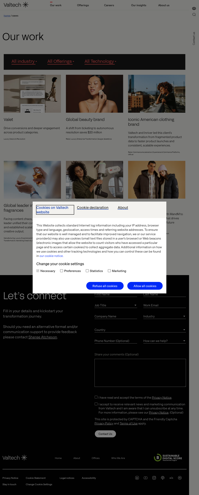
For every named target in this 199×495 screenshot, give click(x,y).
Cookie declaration (93, 207)
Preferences (72, 271)
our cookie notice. (51, 256)
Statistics (96, 271)
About (123, 207)
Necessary (47, 271)
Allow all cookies (145, 286)
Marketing (119, 271)
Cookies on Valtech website (52, 209)
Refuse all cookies (105, 286)
